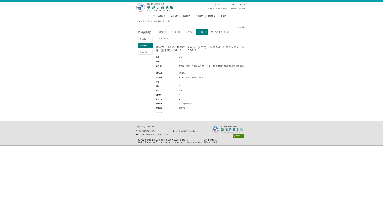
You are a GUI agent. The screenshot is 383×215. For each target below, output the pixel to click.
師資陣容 (157, 21)
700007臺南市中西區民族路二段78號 (154, 134)
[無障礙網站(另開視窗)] (238, 136)
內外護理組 (189, 32)
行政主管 (143, 39)
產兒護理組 (202, 32)
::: (206, 8)
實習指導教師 (163, 38)
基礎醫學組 (163, 32)
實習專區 (226, 9)
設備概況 (199, 16)
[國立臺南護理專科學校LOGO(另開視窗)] (140, 7)
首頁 (142, 21)
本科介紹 (161, 16)
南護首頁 (211, 9)
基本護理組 (176, 32)
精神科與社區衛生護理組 (220, 32)
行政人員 (143, 52)
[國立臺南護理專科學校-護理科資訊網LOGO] (159, 7)
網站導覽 (242, 9)
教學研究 (186, 16)
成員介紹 (174, 16)
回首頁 (218, 9)
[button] (233, 4)
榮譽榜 (223, 16)
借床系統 (234, 9)
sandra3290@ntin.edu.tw (187, 131)
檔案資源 (211, 16)
